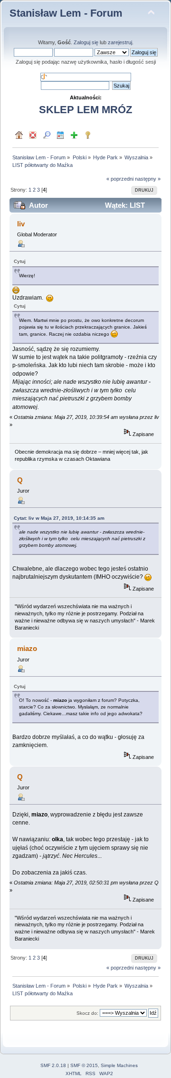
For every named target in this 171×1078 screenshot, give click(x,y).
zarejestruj (120, 42)
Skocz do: (87, 1013)
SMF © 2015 (84, 1065)
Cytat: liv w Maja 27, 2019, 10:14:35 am (59, 518)
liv (21, 224)
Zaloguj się (86, 42)
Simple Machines (119, 1065)
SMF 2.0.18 (53, 1065)
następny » (148, 179)
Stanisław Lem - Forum (66, 13)
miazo (27, 648)
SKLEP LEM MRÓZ (85, 110)
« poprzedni (119, 179)
